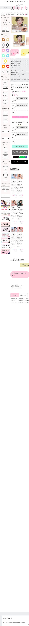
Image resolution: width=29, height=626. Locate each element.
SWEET (5, 172)
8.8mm (5, 119)
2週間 (3, 30)
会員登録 (12, 9)
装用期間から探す (8, 13)
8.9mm (5, 122)
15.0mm (5, 103)
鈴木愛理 (21, 302)
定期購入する (20, 146)
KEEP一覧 (22, 9)
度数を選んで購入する (14, 52)
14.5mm (5, 98)
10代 (3, 188)
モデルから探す (17, 13)
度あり (5, 147)
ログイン (17, 9)
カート (27, 9)
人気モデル (14, 295)
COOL (5, 174)
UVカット (5, 155)
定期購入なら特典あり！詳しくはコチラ (20, 152)
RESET (5, 196)
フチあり (5, 150)
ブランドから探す (13, 13)
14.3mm (5, 92)
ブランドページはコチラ (19, 161)
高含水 (5, 153)
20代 (7, 188)
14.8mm (5, 100)
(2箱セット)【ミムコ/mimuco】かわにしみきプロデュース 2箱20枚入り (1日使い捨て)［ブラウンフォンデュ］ (15, 240)
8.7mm (5, 117)
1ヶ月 (7, 30)
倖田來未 (21, 300)
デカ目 (5, 177)
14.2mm (5, 90)
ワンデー (5, 27)
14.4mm (5, 95)
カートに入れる (20, 117)
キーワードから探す (22, 14)
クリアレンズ (5, 158)
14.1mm (5, 87)
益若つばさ (14, 298)
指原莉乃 (22, 298)
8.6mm (5, 114)
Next (26, 24)
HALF (5, 169)
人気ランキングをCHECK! (3, 14)
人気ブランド (23, 295)
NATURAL (5, 166)
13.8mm (5, 82)
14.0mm (5, 84)
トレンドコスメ (27, 13)
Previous (13, 24)
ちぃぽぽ (14, 300)
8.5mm (5, 111)
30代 (5, 191)
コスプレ (5, 179)
